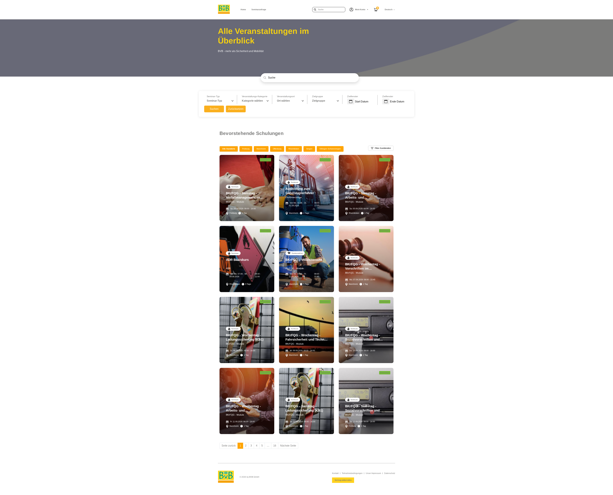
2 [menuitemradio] (245, 445)
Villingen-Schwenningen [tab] (330, 149)
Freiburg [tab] (246, 149)
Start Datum (361, 101)
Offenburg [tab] (277, 149)
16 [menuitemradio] (274, 445)
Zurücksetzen (235, 109)
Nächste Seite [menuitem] (288, 445)
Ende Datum (397, 101)
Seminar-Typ (213, 96)
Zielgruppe (317, 96)
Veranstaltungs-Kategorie (254, 96)
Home (243, 9)
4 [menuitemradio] (256, 445)
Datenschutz (389, 473)
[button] (359, 9)
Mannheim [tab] (261, 149)
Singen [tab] (309, 149)
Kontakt (335, 473)
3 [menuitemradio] (251, 445)
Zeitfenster (352, 96)
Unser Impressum (373, 473)
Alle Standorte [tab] (228, 149)
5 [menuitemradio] (262, 445)
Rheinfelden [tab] (293, 149)
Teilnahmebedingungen (352, 473)
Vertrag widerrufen (343, 480)
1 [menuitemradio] (240, 445)
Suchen (214, 109)
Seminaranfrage (258, 9)
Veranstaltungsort (286, 96)
